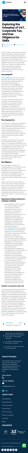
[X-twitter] (8, 450)
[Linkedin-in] (5, 450)
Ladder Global (17, 446)
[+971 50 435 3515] (3, 378)
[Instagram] (11, 450)
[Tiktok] (16, 450)
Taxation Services (8, 44)
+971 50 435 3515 (8, 381)
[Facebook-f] (2, 450)
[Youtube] (13, 450)
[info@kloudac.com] (3, 383)
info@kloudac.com (8, 386)
